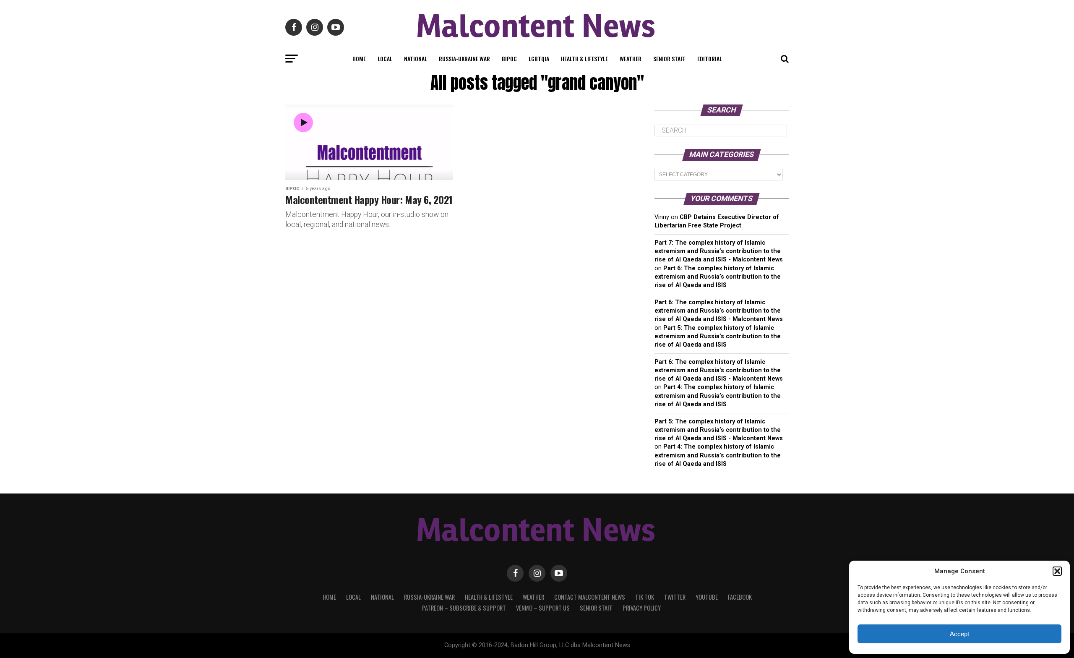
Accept (959, 633)
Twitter (675, 597)
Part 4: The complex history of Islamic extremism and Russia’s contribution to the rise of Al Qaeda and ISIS (717, 395)
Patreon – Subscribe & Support (464, 607)
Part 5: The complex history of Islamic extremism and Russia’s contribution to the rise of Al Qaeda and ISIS (717, 336)
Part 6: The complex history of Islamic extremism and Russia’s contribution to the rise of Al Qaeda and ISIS (717, 277)
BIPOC (509, 58)
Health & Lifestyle (584, 58)
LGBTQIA (539, 58)
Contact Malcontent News (589, 597)
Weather (630, 58)
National (415, 58)
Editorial (709, 58)
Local (385, 58)
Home (359, 58)
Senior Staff (669, 58)
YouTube (707, 597)
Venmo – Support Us (543, 607)
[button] (1057, 571)
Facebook (740, 597)
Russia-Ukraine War (464, 58)
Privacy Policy (642, 607)
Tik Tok (644, 597)
